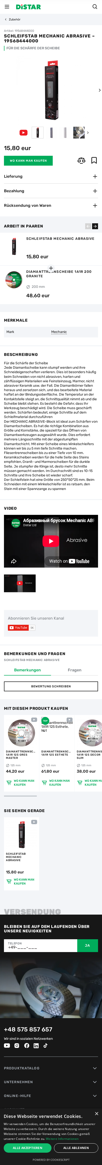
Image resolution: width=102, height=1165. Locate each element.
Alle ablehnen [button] (76, 1148)
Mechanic (59, 332)
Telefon (15, 943)
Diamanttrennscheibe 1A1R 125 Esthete (57, 753)
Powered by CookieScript (51, 1160)
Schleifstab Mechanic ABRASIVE (16, 857)
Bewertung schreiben (51, 686)
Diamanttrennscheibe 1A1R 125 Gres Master (21, 755)
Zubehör (15, 19)
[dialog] (51, 1137)
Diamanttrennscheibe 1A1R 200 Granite (59, 274)
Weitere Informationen (62, 1139)
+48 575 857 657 (28, 1029)
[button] (99, 90)
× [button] (96, 1114)
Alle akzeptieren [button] (27, 1148)
